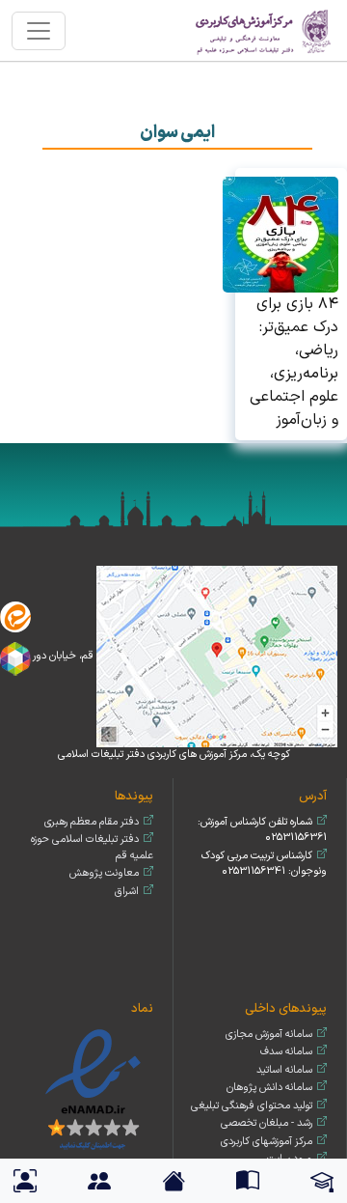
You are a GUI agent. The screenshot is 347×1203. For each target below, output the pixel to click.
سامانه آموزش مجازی (269, 1034)
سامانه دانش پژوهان (269, 1087)
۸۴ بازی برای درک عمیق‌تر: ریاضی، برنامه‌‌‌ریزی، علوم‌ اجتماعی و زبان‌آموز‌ (294, 362)
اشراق (127, 891)
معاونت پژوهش (104, 873)
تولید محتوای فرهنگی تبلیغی (251, 1106)
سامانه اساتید (284, 1070)
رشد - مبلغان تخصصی (266, 1123)
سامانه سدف (286, 1052)
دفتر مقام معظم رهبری (91, 822)
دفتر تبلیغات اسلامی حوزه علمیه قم (92, 847)
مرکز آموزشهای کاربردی (266, 1141)
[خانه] (264, 30)
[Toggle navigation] (39, 31)
